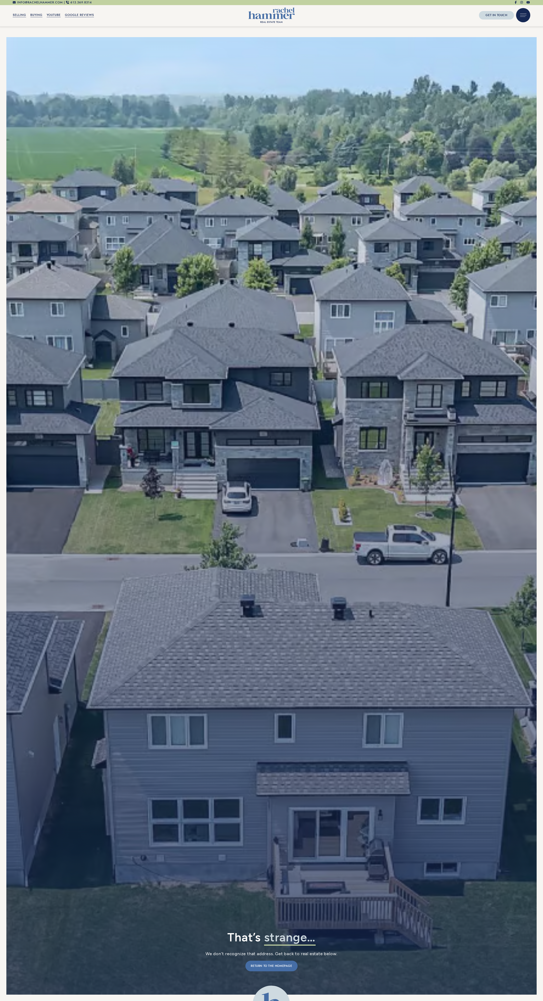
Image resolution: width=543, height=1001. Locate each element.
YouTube (54, 22)
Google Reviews (79, 22)
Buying (36, 22)
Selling (19, 22)
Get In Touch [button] (496, 22)
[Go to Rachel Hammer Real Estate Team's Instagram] (521, 3)
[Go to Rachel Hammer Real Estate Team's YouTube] (528, 3)
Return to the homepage (271, 966)
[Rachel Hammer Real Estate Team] (271, 21)
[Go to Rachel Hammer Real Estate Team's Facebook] (516, 3)
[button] (523, 22)
